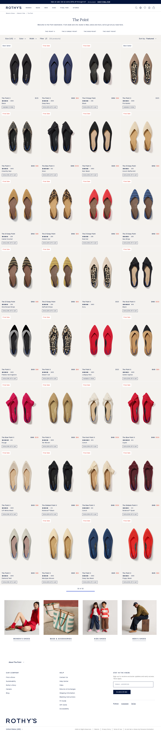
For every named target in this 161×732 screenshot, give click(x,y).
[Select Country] (140, 7)
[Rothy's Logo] (13, 8)
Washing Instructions (67, 697)
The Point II (50, 31)
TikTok (133, 704)
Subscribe (121, 692)
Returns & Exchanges (68, 689)
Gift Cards (63, 705)
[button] (29, 8)
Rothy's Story (11, 685)
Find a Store (10, 677)
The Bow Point (90, 31)
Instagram (125, 704)
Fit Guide (63, 701)
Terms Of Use (118, 729)
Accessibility (64, 709)
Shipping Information (67, 693)
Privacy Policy (106, 729)
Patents (96, 729)
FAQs (61, 685)
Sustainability (11, 681)
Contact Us (64, 677)
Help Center (64, 681)
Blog (7, 693)
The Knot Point (109, 31)
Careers (9, 689)
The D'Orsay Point (69, 31)
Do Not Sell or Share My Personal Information (139, 729)
